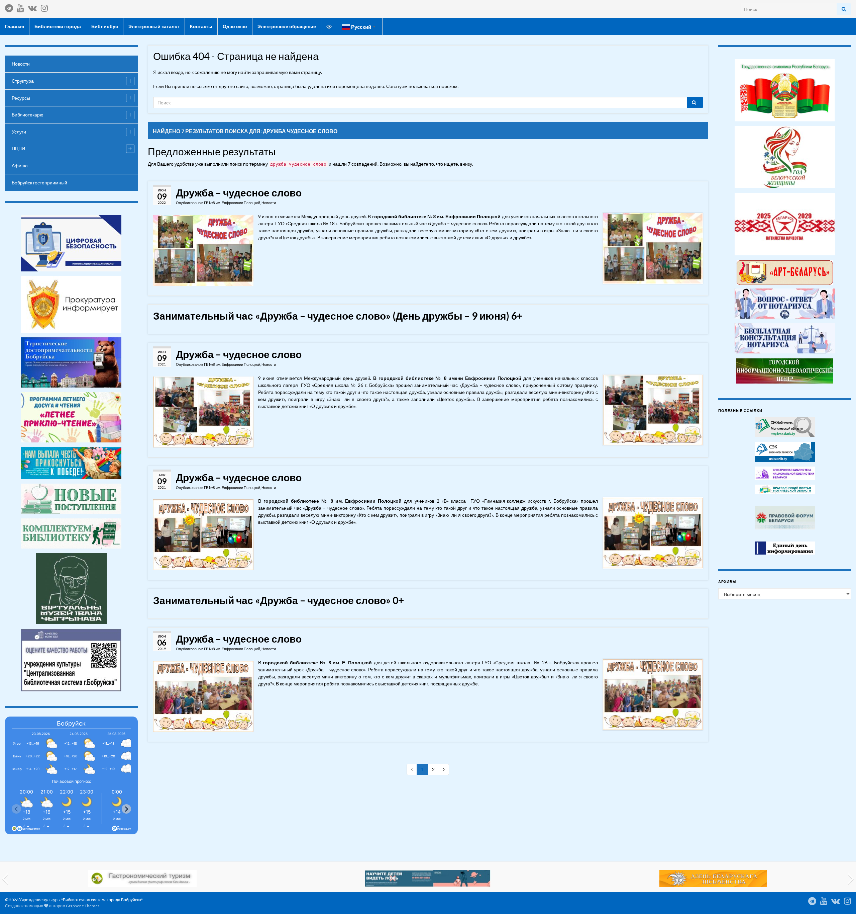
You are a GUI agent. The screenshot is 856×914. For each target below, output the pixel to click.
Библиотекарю (27, 114)
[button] (5, 878)
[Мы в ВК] (32, 7)
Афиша (20, 165)
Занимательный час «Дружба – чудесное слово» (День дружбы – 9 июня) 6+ (338, 316)
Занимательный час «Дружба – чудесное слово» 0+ (278, 600)
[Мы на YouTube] (20, 7)
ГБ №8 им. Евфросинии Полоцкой (232, 203)
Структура (23, 81)
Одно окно (235, 26)
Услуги (19, 132)
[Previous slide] (16, 809)
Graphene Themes (83, 905)
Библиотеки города (57, 26)
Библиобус (104, 26)
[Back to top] (841, 899)
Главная (14, 26)
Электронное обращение (286, 26)
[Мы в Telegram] (9, 7)
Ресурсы (21, 98)
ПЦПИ (18, 148)
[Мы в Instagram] (44, 7)
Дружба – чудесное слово (239, 192)
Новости (268, 203)
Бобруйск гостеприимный (39, 182)
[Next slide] (126, 809)
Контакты (201, 26)
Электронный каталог (154, 26)
